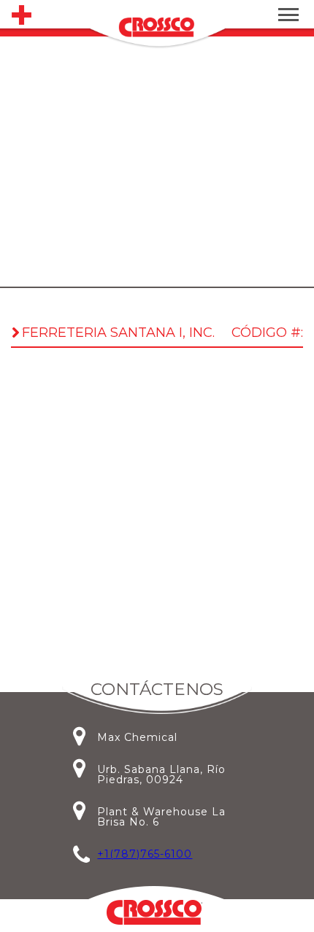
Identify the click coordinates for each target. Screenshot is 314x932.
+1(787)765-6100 (144, 854)
